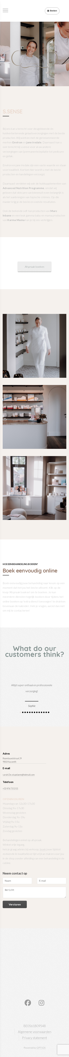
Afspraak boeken (34, 266)
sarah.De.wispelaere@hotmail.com (19, 774)
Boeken (53, 11)
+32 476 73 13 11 (10, 788)
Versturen (15, 904)
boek (43, 849)
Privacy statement (34, 1038)
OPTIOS (41, 1047)
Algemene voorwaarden (34, 1032)
